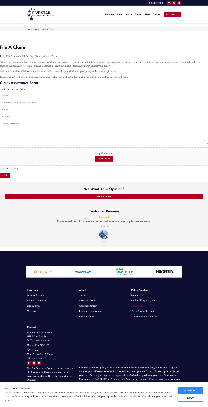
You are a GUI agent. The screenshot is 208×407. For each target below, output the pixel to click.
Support (138, 14)
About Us (83, 295)
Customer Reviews (88, 306)
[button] (102, 241)
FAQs (147, 14)
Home (29, 29)
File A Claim (137, 306)
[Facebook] (174, 3)
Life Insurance (34, 306)
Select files (104, 159)
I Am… (120, 14)
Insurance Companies (90, 311)
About (129, 14)
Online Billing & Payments (144, 300)
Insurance (109, 14)
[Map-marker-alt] (169, 3)
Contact (156, 14)
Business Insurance (36, 300)
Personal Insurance (36, 295)
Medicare (31, 311)
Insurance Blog (86, 316)
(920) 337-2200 (22, 71)
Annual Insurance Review (144, 316)
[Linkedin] (179, 3)
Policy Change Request (142, 311)
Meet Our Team (87, 300)
